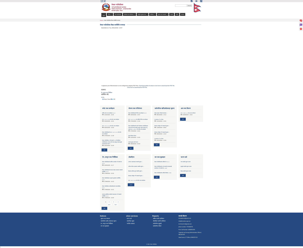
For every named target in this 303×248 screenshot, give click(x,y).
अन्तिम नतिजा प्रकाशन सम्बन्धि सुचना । (136, 166)
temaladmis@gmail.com (184, 218)
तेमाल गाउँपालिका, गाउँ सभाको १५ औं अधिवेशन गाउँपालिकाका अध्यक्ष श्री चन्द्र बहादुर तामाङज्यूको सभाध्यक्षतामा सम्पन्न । (112, 142)
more (131, 184)
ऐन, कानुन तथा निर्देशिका (106, 92)
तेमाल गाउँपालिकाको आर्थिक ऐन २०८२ (161, 161)
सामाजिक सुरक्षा (130, 221)
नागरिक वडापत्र (131, 223)
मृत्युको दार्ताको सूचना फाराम (186, 166)
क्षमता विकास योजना (132, 135)
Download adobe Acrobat (146, 85)
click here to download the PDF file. (165, 85)
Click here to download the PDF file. (137, 87)
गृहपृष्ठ (103, 15)
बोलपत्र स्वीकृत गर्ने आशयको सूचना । (161, 125)
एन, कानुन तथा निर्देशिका (107, 223)
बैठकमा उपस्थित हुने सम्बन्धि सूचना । (135, 171)
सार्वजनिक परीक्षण (157, 226)
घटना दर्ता (129, 218)
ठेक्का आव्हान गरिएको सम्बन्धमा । (160, 113)
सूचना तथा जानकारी (161, 14)
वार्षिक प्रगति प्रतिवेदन (158, 218)
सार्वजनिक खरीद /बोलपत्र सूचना (108, 221)
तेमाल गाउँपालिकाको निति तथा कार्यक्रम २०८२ (137, 113)
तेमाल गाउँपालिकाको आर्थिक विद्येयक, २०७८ (162, 172)
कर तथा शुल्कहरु (105, 226)
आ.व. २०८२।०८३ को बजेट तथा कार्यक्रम (110, 119)
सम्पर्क (177, 14)
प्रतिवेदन (151, 14)
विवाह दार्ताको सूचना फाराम (186, 171)
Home (101, 20)
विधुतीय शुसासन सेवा (141, 14)
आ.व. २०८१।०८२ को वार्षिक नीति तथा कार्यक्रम (138, 119)
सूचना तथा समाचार (105, 218)
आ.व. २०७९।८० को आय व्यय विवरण (188, 113)
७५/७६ (102, 97)
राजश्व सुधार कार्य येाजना (133, 142)
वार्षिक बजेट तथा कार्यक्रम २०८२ (108, 113)
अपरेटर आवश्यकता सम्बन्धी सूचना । (135, 161)
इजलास (182, 14)
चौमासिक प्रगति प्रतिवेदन (159, 221)
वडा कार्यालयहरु (118, 14)
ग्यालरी (171, 14)
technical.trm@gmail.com (185, 224)
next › (109, 204)
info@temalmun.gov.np (184, 221)
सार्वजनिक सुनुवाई (157, 223)
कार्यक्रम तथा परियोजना (128, 14)
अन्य (104, 150)
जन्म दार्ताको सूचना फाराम (185, 161)
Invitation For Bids (158, 119)
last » (116, 204)
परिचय (108, 14)
